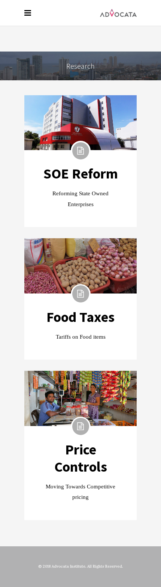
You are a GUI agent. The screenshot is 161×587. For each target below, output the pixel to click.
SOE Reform (80, 173)
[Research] (80, 122)
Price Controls (80, 458)
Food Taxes (80, 317)
